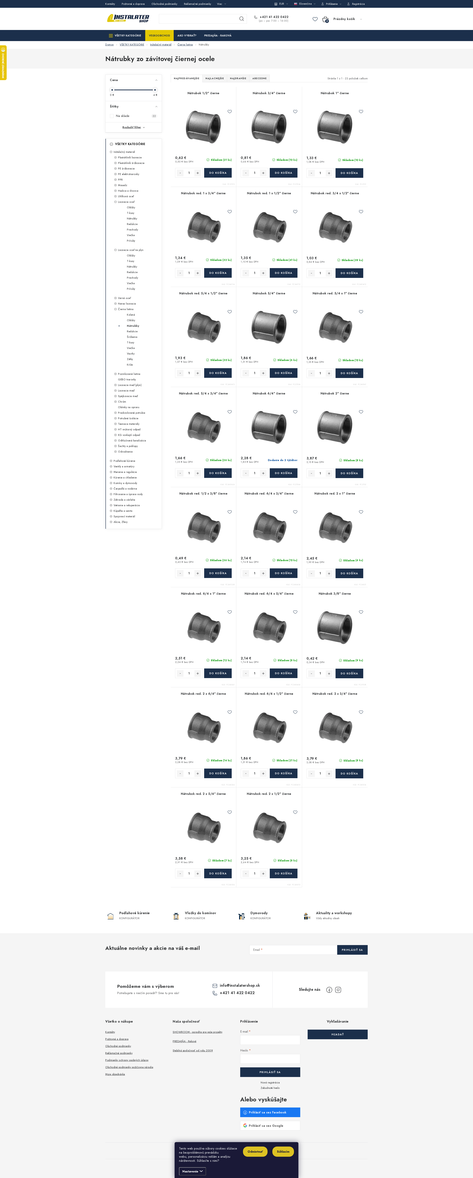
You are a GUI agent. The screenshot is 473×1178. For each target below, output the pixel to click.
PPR (120, 180)
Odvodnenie (125, 451)
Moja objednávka (115, 1074)
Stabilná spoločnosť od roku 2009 (193, 1050)
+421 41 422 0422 (273, 17)
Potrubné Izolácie (128, 418)
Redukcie (132, 224)
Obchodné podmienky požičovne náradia (129, 1067)
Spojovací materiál (124, 516)
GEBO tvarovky (127, 379)
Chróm (122, 402)
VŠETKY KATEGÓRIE (130, 144)
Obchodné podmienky (164, 4)
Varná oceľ (124, 298)
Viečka (131, 235)
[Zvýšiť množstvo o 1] (197, 173)
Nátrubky (132, 218)
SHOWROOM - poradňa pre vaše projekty (197, 1032)
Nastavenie (190, 1171)
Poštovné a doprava (133, 4)
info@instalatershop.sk (240, 985)
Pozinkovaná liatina (129, 374)
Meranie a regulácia (125, 472)
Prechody (132, 229)
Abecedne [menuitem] (259, 78)
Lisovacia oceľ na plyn (130, 250)
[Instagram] (338, 990)
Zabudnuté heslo (270, 1088)
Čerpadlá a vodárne (125, 488)
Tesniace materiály (128, 424)
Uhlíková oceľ (126, 196)
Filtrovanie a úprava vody (128, 494)
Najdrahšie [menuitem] (238, 78)
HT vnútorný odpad (129, 429)
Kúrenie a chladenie (125, 477)
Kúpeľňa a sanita (123, 511)
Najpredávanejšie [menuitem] (186, 78)
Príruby (131, 241)
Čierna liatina (125, 309)
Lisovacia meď (126, 390)
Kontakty (110, 4)
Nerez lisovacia (127, 303)
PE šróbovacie (126, 168)
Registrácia (358, 4)
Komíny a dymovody (125, 483)
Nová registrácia (270, 1082)
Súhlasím (283, 1152)
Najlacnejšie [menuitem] (214, 78)
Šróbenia (132, 337)
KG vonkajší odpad (129, 435)
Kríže (130, 365)
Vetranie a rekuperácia (127, 505)
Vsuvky (131, 353)
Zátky (130, 359)
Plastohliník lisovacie (130, 157)
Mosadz (122, 185)
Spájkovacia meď (128, 396)
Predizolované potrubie (131, 413)
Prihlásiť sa (352, 950)
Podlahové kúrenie (124, 461)
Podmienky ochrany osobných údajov (127, 1060)
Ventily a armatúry (124, 466)
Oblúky (131, 207)
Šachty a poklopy (128, 446)
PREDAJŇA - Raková (184, 1041)
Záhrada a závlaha (124, 500)
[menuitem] (125, 35)
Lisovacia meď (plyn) (130, 385)
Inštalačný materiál (124, 152)
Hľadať (241, 19)
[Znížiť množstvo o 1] (180, 173)
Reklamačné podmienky (197, 4)
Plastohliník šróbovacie (131, 163)
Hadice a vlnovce (128, 191)
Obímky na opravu (128, 407)
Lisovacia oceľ (126, 202)
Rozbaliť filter (131, 127)
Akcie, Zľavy (120, 522)
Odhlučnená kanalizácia (132, 440)
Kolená (131, 315)
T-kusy (130, 213)
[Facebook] (329, 990)
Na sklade (136, 116)
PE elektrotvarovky (128, 174)
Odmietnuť (255, 1152)
